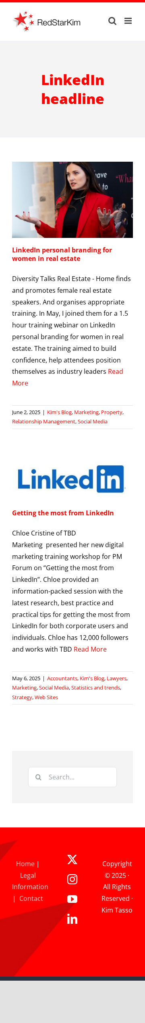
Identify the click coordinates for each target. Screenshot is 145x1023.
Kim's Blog (59, 412)
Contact (31, 898)
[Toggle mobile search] (112, 21)
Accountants (62, 678)
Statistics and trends (95, 687)
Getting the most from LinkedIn (63, 512)
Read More (90, 649)
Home (25, 863)
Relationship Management (43, 421)
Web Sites (46, 697)
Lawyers (116, 678)
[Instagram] (72, 879)
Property (111, 412)
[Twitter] (72, 859)
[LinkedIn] (72, 919)
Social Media (93, 421)
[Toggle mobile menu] (128, 21)
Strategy (22, 697)
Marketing (86, 412)
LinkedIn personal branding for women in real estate (62, 254)
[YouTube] (72, 899)
